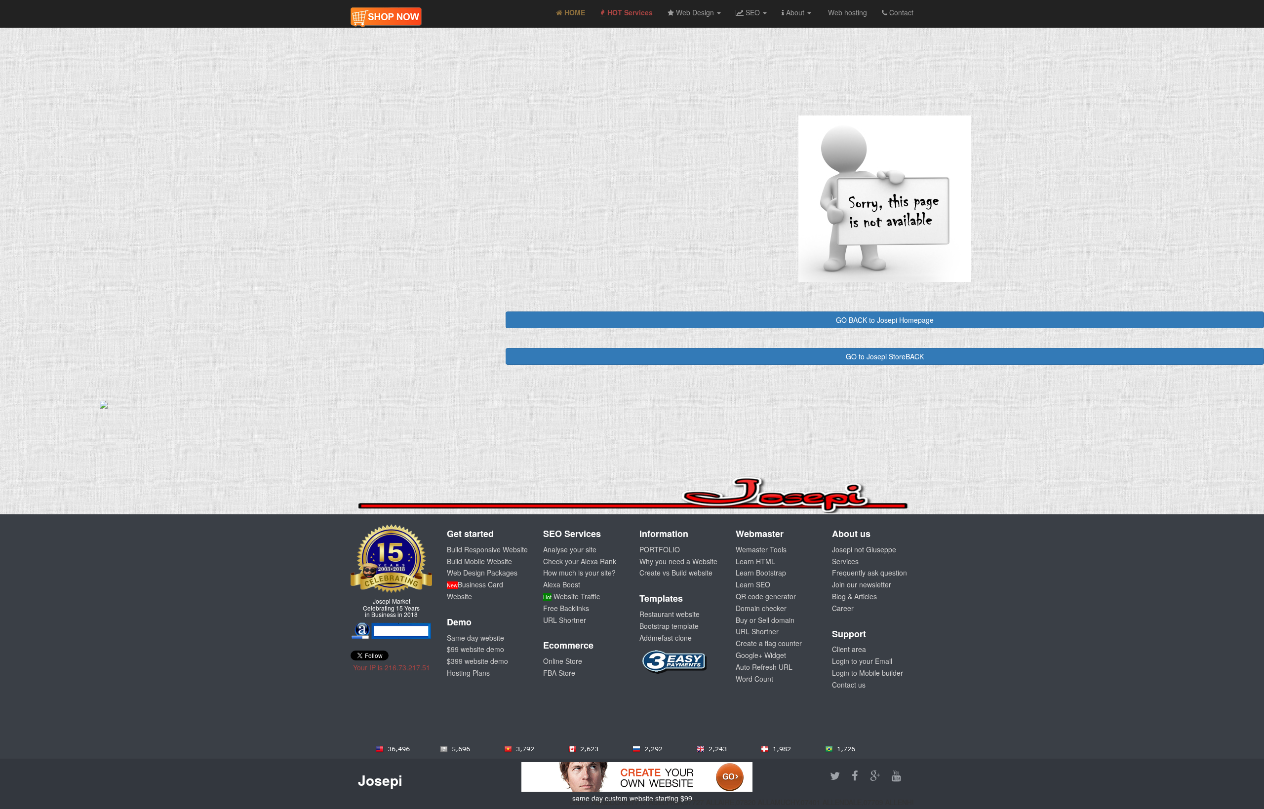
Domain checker (761, 608)
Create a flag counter (769, 643)
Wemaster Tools (761, 549)
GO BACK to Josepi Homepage (885, 320)
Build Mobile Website (479, 561)
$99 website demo (475, 649)
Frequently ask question (869, 573)
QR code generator (766, 596)
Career (843, 608)
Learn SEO (753, 584)
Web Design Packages (482, 573)
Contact (900, 12)
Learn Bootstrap (761, 573)
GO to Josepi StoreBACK (885, 356)
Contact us (849, 685)
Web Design (695, 12)
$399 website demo (477, 661)
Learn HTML (755, 561)
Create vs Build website (675, 573)
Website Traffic (571, 596)
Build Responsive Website (487, 549)
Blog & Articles (854, 596)
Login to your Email (862, 661)
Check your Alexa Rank (579, 561)
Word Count (754, 679)
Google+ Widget (761, 655)
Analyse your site (569, 549)
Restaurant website (669, 614)
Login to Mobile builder (867, 673)
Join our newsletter (861, 584)
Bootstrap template (669, 626)
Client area (849, 649)
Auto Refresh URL (764, 667)
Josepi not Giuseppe (864, 549)
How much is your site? (579, 573)
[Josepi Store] (386, 12)
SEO (753, 12)
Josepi (380, 780)
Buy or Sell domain (765, 620)
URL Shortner (564, 620)
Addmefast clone (665, 638)
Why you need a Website (678, 561)
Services (845, 561)
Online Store (562, 661)
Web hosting (846, 12)
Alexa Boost (561, 584)
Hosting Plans (468, 673)
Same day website (475, 638)
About (795, 12)
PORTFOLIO (659, 549)
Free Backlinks (566, 608)
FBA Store (559, 673)
